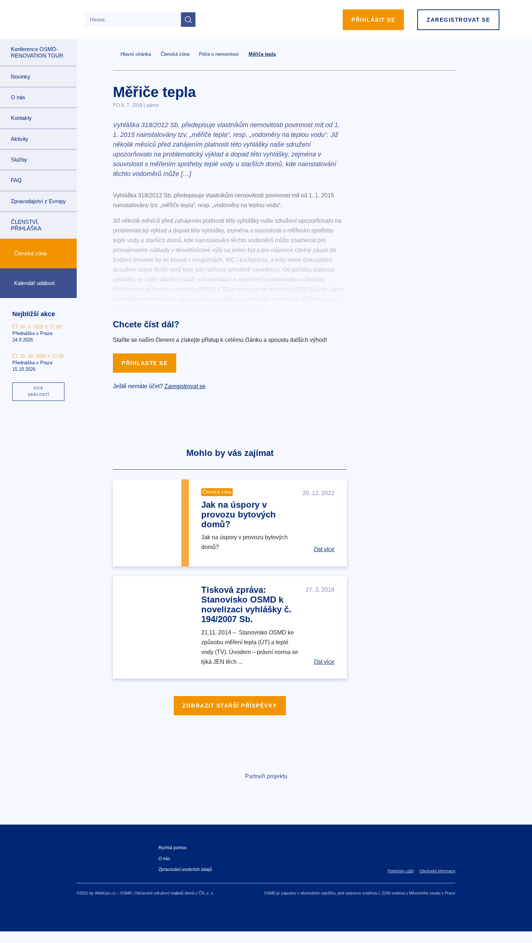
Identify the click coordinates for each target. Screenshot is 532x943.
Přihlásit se (373, 20)
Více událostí (38, 391)
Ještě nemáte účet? (159, 386)
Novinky (20, 77)
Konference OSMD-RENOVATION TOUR (37, 52)
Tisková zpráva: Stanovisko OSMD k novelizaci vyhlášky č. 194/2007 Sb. (246, 604)
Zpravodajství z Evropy (38, 201)
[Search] (188, 19)
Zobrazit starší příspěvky (229, 706)
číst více (324, 549)
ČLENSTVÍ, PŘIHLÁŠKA (26, 225)
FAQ (16, 180)
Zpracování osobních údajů (185, 869)
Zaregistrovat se (458, 20)
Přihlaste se (145, 363)
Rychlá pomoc (173, 847)
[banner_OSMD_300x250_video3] (409, 157)
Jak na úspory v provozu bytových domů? (238, 514)
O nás (164, 858)
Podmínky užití (401, 871)
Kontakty (21, 118)
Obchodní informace (437, 871)
